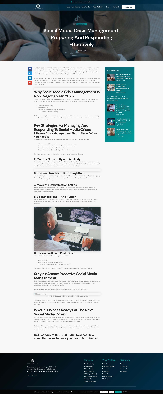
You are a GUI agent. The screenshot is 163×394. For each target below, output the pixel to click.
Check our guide (59, 296)
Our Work (116, 7)
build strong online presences (91, 78)
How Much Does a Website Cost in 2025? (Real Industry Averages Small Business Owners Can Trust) (123, 108)
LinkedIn (70, 300)
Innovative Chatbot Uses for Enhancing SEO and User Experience (123, 121)
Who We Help (97, 7)
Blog (107, 7)
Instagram (61, 300)
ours (61, 166)
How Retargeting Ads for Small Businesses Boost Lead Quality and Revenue (124, 76)
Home (68, 7)
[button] (30, 69)
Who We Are (76, 7)
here (85, 289)
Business (81, 24)
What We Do (86, 7)
